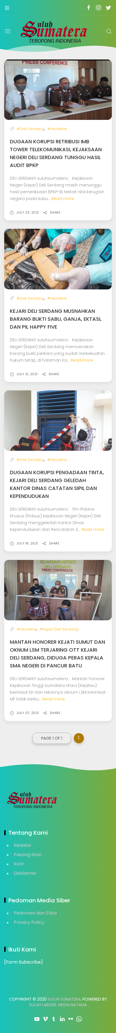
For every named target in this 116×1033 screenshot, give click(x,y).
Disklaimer (25, 873)
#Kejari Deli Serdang (59, 629)
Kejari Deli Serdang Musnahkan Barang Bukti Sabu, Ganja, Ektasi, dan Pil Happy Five (55, 318)
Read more (63, 198)
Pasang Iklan (28, 854)
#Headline (57, 128)
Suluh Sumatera (64, 999)
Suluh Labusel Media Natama (58, 1005)
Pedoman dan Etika (35, 913)
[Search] (109, 31)
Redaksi (22, 845)
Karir (19, 864)
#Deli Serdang (30, 128)
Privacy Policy (29, 922)
